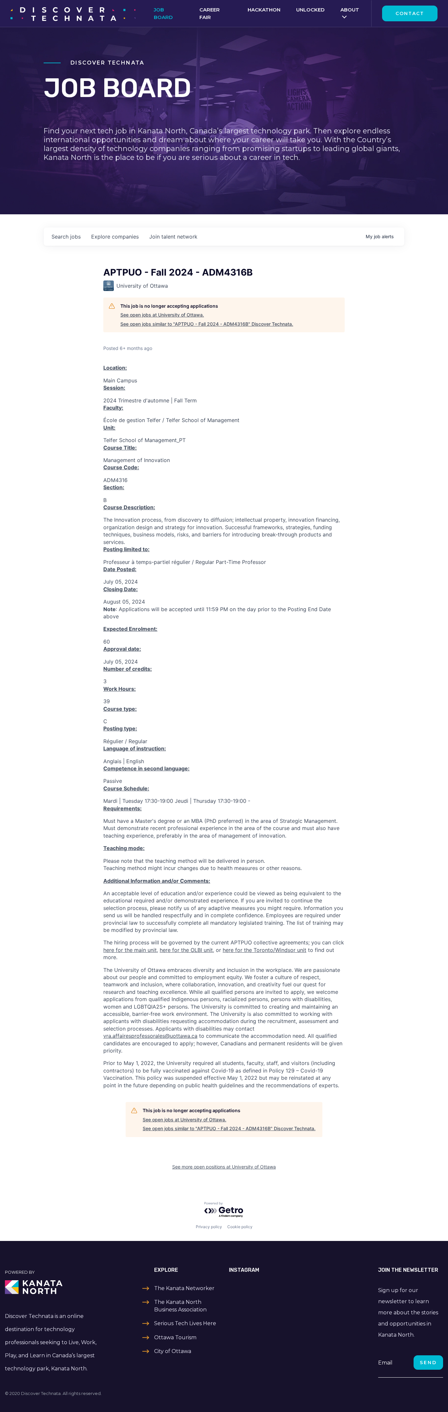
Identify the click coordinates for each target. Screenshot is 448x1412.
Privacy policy (209, 1226)
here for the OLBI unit (186, 950)
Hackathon (264, 10)
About (349, 10)
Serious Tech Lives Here (185, 1323)
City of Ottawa (172, 1351)
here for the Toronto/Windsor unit (264, 950)
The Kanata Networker (184, 1288)
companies (115, 236)
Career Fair (209, 13)
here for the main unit (130, 950)
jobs (66, 236)
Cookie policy (240, 1226)
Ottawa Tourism (175, 1337)
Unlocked (310, 10)
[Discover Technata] (72, 13)
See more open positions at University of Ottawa (224, 1167)
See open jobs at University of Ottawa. (162, 315)
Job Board (163, 13)
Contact (410, 13)
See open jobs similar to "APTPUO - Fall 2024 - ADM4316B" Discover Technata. (206, 324)
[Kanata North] (56, 1287)
